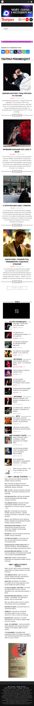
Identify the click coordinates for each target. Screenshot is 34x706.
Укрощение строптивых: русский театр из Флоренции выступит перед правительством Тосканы (17, 583)
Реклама (20, 688)
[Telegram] (11, 52)
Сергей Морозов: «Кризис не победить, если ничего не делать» (21, 409)
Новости (12, 98)
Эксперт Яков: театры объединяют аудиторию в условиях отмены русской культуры (17, 570)
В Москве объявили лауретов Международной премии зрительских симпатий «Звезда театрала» (17, 485)
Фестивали (12, 154)
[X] (15, 52)
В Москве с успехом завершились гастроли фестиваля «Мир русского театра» (17, 619)
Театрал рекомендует (18, 322)
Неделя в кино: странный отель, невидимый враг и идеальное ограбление (17, 261)
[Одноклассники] (7, 52)
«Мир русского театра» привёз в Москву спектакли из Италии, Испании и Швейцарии (17, 576)
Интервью (18, 397)
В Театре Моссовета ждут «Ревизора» (17, 206)
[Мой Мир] (28, 52)
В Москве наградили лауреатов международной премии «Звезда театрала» (17, 498)
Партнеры (26, 688)
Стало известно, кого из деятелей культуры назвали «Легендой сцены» (17, 540)
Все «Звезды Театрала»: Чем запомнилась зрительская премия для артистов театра (18, 546)
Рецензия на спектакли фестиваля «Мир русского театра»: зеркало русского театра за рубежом (16, 613)
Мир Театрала (11, 686)
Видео (17, 302)
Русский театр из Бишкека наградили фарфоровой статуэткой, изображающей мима (18, 553)
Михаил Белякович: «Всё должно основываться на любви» (21, 400)
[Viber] (19, 52)
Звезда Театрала (21, 686)
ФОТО (18, 416)
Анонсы (13, 208)
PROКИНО (13, 266)
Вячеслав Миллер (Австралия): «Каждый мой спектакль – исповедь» (21, 461)
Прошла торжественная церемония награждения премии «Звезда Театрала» (18, 559)
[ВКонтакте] (3, 52)
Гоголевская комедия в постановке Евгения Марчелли (20, 343)
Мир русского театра (17, 366)
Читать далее (17, 115)
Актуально (18, 359)
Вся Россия (15, 374)
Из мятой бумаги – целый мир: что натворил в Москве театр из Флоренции (16, 597)
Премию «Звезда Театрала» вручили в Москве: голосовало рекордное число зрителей (17, 491)
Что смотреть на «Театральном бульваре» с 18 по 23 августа (22, 334)
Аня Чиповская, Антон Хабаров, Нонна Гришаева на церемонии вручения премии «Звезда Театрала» (17, 521)
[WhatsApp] (24, 52)
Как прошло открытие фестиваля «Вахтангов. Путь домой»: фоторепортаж (22, 419)
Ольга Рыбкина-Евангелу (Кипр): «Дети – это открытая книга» (22, 362)
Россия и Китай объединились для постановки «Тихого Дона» (21, 381)
